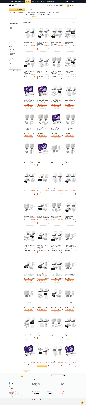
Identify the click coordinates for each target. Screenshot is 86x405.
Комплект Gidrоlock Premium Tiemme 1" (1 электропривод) (29, 275)
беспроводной (12, 53)
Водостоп (11, 29)
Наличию (35, 20)
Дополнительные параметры (15, 67)
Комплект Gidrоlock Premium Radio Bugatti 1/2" (70, 43)
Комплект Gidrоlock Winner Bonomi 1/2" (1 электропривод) (29, 217)
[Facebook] (48, 393)
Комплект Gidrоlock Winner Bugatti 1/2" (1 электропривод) (56, 158)
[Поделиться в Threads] (38, 393)
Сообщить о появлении (28, 78)
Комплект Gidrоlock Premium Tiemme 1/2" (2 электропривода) (29, 72)
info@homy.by (14, 388)
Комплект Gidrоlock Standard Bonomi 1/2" (56, 188)
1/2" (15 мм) (12, 41)
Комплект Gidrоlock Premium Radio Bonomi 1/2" (56, 101)
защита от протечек (13, 33)
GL (10, 63)
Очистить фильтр (15, 70)
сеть (11, 48)
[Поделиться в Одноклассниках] (35, 393)
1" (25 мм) (12, 44)
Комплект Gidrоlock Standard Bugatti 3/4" (42, 332)
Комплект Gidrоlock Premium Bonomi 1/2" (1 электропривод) (43, 217)
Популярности (31, 20)
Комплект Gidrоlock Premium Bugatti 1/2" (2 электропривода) (56, 43)
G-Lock (11, 59)
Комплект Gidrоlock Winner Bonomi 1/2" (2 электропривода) (56, 72)
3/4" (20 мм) (12, 42)
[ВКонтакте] (47, 393)
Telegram (12, 383)
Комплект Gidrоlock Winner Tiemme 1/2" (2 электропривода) (28, 158)
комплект (11, 37)
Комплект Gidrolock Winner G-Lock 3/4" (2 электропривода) (42, 129)
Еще (61, 5)
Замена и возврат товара (36, 384)
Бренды (62, 383)
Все (26, 16)
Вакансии (33, 386)
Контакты (62, 386)
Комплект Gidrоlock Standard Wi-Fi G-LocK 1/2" (29, 101)
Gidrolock (11, 28)
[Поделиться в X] (37, 393)
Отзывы (62, 385)
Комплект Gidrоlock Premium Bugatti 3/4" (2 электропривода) (70, 217)
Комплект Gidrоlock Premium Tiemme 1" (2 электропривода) (56, 275)
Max (12, 386)
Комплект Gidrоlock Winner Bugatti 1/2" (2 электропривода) (28, 129)
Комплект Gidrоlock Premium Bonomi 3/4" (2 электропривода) (29, 188)
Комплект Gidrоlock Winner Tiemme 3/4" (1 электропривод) (28, 303)
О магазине (63, 382)
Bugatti (11, 60)
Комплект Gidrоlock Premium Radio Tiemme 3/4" (29, 332)
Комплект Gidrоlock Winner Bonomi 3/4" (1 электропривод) (70, 275)
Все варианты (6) (15, 64)
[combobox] (29, 22)
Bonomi (11, 62)
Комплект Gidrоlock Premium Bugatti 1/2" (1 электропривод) (43, 188)
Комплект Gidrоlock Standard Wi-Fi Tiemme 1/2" (70, 361)
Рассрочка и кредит (64, 380)
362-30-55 (49, 5)
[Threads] (51, 393)
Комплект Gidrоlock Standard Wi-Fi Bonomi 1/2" (42, 158)
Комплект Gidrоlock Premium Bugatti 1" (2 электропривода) (56, 246)
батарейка (12, 49)
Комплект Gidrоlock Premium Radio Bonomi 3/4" (42, 303)
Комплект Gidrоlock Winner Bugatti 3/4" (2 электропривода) (70, 158)
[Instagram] (52, 393)
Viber (12, 384)
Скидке (42, 20)
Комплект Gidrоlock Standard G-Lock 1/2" (29, 43)
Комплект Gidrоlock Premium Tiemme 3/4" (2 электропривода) (70, 188)
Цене (39, 20)
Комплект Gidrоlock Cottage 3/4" (42, 361)
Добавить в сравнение (29, 80)
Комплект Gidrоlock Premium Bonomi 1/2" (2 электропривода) (42, 43)
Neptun (11, 27)
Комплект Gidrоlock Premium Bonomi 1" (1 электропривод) (42, 275)
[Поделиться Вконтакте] (32, 393)
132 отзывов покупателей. (15, 396)
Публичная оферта (35, 385)
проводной (12, 54)
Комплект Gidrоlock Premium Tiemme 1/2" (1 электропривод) (42, 246)
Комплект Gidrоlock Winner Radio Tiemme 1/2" (56, 217)
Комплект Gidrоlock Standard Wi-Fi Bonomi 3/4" (42, 101)
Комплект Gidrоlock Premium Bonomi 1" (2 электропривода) (70, 332)
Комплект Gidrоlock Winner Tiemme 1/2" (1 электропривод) (70, 303)
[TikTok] (50, 393)
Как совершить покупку (36, 383)
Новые (45, 20)
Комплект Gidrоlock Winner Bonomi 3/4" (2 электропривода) (70, 129)
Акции (62, 384)
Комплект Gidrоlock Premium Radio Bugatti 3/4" (29, 246)
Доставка (33, 380)
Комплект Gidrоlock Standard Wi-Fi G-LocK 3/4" (29, 361)
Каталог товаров (18, 9)
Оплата (33, 382)
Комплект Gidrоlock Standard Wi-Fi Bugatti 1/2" (56, 129)
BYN (67, 1)
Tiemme (11, 58)
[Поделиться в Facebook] (34, 393)
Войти (73, 1)
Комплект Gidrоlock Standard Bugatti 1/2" (42, 72)
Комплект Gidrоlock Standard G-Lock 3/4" (70, 101)
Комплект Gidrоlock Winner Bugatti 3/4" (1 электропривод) (70, 246)
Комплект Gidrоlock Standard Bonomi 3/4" (56, 361)
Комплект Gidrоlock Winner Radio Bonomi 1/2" (56, 332)
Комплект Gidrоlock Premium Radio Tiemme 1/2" (70, 72)
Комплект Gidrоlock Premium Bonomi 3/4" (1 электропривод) (57, 303)
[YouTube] (54, 393)
